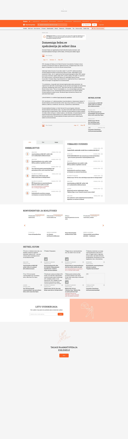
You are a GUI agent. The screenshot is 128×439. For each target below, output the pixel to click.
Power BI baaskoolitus (34, 234)
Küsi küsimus (37, 28)
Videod (56, 28)
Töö (73, 28)
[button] (43, 314)
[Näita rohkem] (101, 21)
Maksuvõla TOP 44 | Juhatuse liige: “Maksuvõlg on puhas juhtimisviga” (72, 290)
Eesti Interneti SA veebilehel (65, 97)
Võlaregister (68, 28)
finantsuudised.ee (44, 21)
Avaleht (25, 28)
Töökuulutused (90, 285)
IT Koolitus (31, 232)
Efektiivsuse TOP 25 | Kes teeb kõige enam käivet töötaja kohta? (94, 122)
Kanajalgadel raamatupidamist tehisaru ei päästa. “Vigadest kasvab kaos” (94, 267)
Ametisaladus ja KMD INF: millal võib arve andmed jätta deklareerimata (95, 104)
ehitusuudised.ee (85, 21)
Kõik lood (30, 28)
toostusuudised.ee (68, 21)
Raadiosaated (50, 28)
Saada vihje (86, 28)
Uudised (34, 166)
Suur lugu (69, 154)
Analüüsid (34, 152)
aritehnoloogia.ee (52, 21)
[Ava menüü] (30, 21)
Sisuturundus (78, 28)
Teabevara (61, 28)
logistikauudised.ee (77, 21)
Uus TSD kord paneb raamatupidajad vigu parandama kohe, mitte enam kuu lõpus (96, 113)
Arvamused (89, 262)
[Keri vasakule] (24, 225)
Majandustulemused (37, 173)
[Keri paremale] (103, 225)
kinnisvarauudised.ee (95, 21)
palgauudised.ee (36, 21)
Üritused (43, 28)
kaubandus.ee (60, 21)
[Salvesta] (60, 152)
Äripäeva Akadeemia (51, 232)
